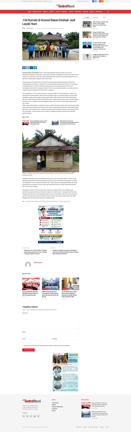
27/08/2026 (33, 125)
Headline (54, 28)
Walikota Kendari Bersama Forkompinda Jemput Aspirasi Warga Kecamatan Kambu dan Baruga (69, 122)
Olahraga (85, 11)
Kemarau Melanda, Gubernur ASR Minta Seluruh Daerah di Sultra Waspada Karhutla (38, 122)
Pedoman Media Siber (37, 1)
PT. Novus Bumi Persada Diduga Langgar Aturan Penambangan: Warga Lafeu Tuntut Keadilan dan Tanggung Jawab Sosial (100, 46)
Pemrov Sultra (37, 11)
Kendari (45, 11)
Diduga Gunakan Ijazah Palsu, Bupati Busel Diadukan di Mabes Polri (101, 56)
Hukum (71, 11)
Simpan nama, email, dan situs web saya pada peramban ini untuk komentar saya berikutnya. (47, 345)
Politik (58, 11)
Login (107, 1)
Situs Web (54, 338)
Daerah (51, 11)
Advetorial (28, 16)
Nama (24, 332)
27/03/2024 (38, 28)
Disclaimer (45, 1)
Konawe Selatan (60, 28)
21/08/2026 (62, 125)
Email (24, 338)
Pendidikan (78, 11)
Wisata (92, 11)
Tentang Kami (25, 1)
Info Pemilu (98, 11)
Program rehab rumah (65, 201)
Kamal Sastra (30, 28)
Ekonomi (64, 11)
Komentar (25, 313)
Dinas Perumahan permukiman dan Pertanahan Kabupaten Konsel (42, 201)
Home (29, 11)
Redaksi (30, 1)
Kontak (50, 1)
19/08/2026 (64, 298)
